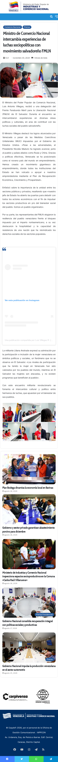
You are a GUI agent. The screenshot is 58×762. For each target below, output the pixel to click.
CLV (7, 58)
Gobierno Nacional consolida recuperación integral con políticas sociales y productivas (27, 622)
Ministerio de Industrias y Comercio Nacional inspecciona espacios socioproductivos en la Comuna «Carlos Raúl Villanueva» (28, 576)
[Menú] (56, 16)
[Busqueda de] (51, 16)
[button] (12, 412)
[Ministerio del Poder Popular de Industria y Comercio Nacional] (29, 6)
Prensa (27, 27)
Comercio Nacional (13, 27)
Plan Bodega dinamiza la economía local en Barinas (27, 487)
